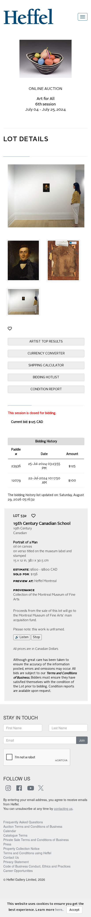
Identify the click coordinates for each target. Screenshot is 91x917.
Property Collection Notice (21, 848)
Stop (36, 637)
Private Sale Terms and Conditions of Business (36, 839)
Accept (74, 909)
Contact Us (11, 857)
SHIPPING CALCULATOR (46, 365)
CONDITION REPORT (46, 389)
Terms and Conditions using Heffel (27, 853)
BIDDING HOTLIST (46, 377)
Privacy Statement (16, 862)
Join (82, 740)
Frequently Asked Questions (23, 822)
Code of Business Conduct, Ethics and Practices (36, 866)
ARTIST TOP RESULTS (46, 341)
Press (7, 844)
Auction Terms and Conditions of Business (32, 826)
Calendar (9, 831)
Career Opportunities (18, 870)
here (59, 909)
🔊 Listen (21, 637)
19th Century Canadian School (41, 524)
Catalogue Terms (15, 835)
